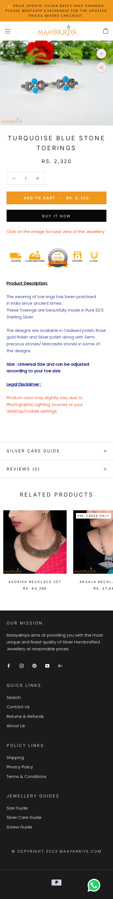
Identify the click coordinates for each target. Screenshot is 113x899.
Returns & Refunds (25, 716)
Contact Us (18, 707)
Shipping (15, 757)
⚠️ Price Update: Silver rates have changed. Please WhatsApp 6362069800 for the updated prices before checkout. (56, 11)
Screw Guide (19, 827)
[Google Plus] (60, 665)
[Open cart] (105, 31)
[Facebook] (9, 665)
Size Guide (17, 808)
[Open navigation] (7, 31)
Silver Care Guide (33, 450)
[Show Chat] (95, 885)
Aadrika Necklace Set (35, 582)
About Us (16, 726)
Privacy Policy (20, 767)
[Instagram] (21, 665)
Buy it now (56, 216)
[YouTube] (47, 665)
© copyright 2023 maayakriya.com (57, 851)
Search (14, 697)
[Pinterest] (34, 665)
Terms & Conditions (26, 776)
